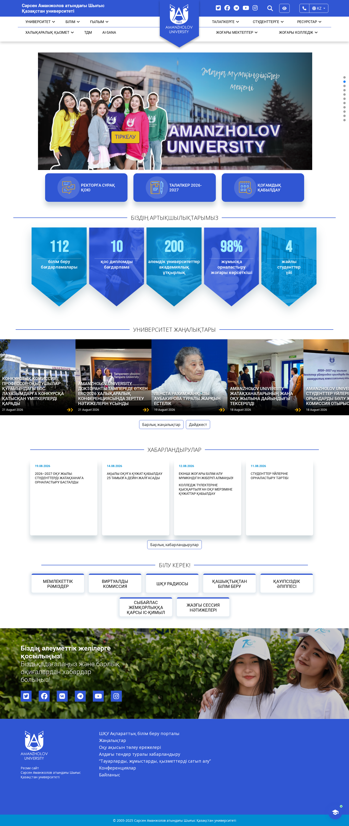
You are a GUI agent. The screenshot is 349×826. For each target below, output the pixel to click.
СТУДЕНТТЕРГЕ (266, 22)
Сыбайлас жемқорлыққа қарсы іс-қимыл (146, 607)
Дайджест (198, 424)
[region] (174, 99)
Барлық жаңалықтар (161, 424)
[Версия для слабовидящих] (284, 8)
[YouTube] (246, 8)
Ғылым (97, 22)
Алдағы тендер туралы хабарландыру (139, 754)
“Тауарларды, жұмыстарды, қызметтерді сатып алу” (155, 761)
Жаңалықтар (112, 740)
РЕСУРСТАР (307, 22)
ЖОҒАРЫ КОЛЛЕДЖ (296, 32)
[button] (344, 77)
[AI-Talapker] (335, 812)
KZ (319, 8)
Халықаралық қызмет (47, 32)
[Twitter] (218, 8)
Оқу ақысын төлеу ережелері (130, 747)
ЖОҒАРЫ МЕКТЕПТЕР (234, 32)
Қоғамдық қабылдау (269, 187)
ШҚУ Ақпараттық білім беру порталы (139, 733)
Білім (70, 22)
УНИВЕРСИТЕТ (38, 22)
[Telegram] (236, 8)
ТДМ (88, 32)
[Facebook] (227, 8)
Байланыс (109, 775)
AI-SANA (109, 32)
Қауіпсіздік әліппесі (286, 584)
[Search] (270, 8)
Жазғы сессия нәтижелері (203, 608)
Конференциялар (117, 768)
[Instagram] (255, 8)
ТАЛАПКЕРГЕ (223, 22)
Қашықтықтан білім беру (229, 584)
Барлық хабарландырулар (174, 544)
